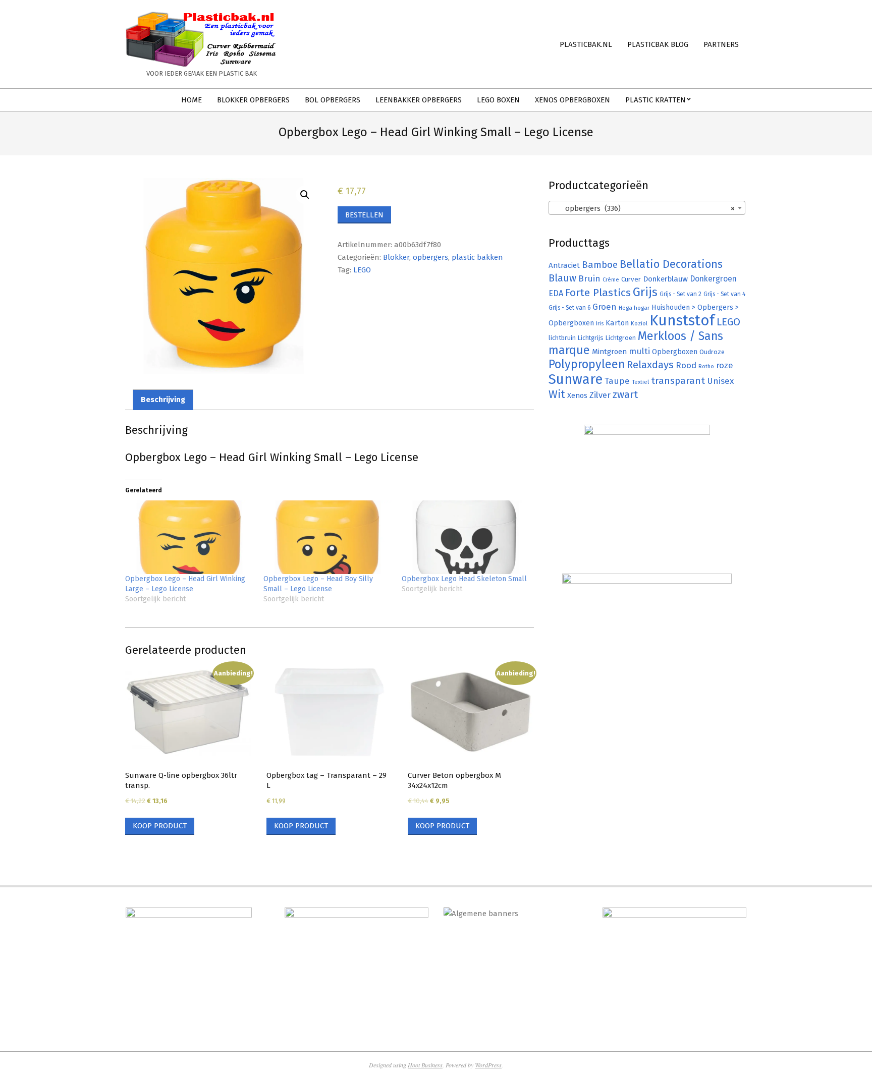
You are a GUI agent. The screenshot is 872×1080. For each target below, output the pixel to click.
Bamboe (600, 264)
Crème (611, 279)
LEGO (362, 269)
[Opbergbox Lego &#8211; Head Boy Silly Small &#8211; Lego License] (327, 537)
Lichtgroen (621, 338)
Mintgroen (609, 351)
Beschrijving (163, 399)
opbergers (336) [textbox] (644, 208)
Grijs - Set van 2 (680, 294)
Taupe (617, 381)
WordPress (488, 1065)
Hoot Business (425, 1065)
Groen (604, 307)
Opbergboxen (674, 352)
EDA (556, 293)
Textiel (640, 381)
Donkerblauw (665, 278)
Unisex (720, 381)
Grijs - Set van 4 (724, 294)
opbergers (430, 257)
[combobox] (647, 208)
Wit (557, 394)
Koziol (639, 323)
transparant (678, 380)
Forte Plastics (598, 292)
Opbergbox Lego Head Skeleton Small (464, 579)
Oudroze (712, 352)
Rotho (706, 366)
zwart (625, 395)
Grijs (645, 292)
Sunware (576, 379)
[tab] (163, 399)
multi (639, 351)
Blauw (562, 278)
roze (724, 365)
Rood (686, 365)
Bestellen (364, 214)
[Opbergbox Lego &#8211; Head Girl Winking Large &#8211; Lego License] (189, 537)
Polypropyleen (587, 364)
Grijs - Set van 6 (569, 307)
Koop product (160, 825)
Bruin (589, 278)
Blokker (396, 257)
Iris (600, 323)
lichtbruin (562, 338)
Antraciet (564, 265)
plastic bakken (477, 257)
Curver (631, 279)
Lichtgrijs (591, 338)
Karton (617, 322)
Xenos (577, 395)
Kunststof (682, 320)
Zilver (600, 395)
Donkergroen (713, 278)
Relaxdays (650, 365)
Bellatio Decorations (671, 264)
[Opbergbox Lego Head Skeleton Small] (466, 537)
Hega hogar (634, 307)
